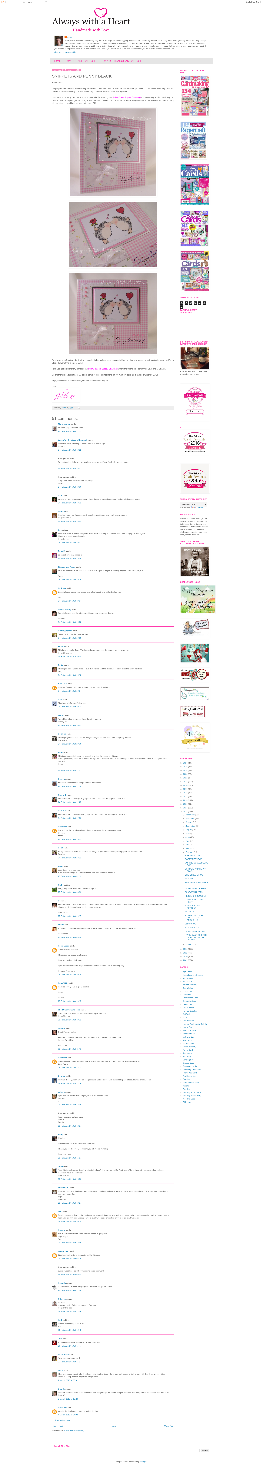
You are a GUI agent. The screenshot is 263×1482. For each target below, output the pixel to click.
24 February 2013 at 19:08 (69, 558)
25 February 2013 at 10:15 (69, 1001)
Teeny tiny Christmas (192, 1069)
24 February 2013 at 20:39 (69, 744)
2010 (185, 956)
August (188, 830)
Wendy (61, 715)
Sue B (61, 1166)
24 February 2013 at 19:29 (69, 580)
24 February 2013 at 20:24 (69, 691)
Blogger (143, 1461)
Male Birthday (189, 1034)
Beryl (60, 848)
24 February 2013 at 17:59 (69, 431)
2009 (185, 960)
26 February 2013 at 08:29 (69, 1259)
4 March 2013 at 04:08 (68, 1415)
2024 (185, 770)
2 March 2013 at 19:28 (68, 1399)
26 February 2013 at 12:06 (69, 1311)
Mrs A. (61, 1370)
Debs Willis (63, 983)
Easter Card (188, 1004)
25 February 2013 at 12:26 (69, 1083)
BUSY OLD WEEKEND (195, 931)
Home (113, 1426)
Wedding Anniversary (192, 1095)
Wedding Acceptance (192, 1092)
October (189, 822)
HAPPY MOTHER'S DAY (195, 888)
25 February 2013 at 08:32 (69, 892)
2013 (185, 811)
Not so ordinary (189, 1047)
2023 (185, 774)
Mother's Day (188, 1037)
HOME (57, 60)
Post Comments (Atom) (74, 1430)
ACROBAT (189, 879)
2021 (185, 782)
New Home (187, 1040)
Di (59, 901)
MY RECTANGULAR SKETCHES (124, 60)
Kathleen (62, 588)
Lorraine (62, 734)
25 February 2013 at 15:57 (69, 1158)
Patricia (61, 1028)
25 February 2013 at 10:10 (69, 974)
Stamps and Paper (66, 567)
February (189, 852)
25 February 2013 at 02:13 (69, 876)
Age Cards (187, 972)
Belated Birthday (190, 985)
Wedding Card (189, 1099)
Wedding (186, 1089)
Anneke (61, 1230)
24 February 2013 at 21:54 (69, 786)
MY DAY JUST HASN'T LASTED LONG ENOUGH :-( (195, 917)
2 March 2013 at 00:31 (68, 1380)
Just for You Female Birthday (195, 1024)
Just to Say (187, 1027)
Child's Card (188, 991)
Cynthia (61, 1076)
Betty (60, 665)
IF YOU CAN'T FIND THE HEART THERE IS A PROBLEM (196, 937)
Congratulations (189, 1001)
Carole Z (62, 795)
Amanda (62, 1283)
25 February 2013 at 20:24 (69, 1221)
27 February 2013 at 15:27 (69, 1362)
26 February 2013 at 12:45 (69, 1330)
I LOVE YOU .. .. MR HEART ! (194, 901)
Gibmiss (62, 1299)
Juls (60, 1339)
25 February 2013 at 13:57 (69, 1126)
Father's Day (188, 1007)
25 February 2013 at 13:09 (69, 1105)
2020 (185, 785)
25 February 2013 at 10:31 (69, 1020)
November (190, 818)
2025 (185, 766)
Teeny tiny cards (190, 1066)
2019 (185, 789)
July (187, 833)
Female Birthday (190, 1011)
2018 (185, 793)
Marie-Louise (64, 424)
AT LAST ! (189, 912)
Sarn (60, 699)
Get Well (186, 1014)
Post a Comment (62, 1420)
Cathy (61, 885)
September (190, 826)
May (187, 841)
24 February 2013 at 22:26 (69, 818)
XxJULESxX (63, 1354)
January (189, 944)
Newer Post (58, 1426)
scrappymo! (63, 1251)
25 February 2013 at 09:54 (69, 937)
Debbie (61, 511)
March (188, 848)
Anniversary (188, 978)
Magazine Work (189, 1030)
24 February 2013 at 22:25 (69, 802)
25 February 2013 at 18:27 (69, 1203)
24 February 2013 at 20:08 (69, 622)
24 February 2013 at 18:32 (69, 503)
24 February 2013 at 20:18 (69, 675)
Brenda (61, 1389)
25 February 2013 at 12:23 (69, 1067)
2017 (185, 796)
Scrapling (187, 1056)
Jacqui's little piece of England (72, 440)
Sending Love (189, 1060)
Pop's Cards (63, 946)
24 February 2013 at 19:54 (69, 601)
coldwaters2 (63, 1187)
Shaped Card (188, 1063)
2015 (185, 804)
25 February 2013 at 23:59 (69, 1243)
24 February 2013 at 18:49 (69, 521)
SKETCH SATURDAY (194, 875)
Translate (200, 508)
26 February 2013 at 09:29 (69, 1274)
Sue (60, 530)
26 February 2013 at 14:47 (69, 1346)
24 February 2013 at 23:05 (69, 839)
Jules (69, 37)
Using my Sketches (191, 1082)
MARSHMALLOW (192, 855)
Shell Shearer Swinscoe (69, 1010)
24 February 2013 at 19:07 (69, 543)
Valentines (187, 1086)
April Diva (62, 683)
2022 (185, 778)
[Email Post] (79, 408)
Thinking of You (189, 1076)
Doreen (61, 779)
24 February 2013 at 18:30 (69, 487)
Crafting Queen (65, 631)
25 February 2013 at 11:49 (69, 1049)
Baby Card (187, 981)
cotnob (61, 1092)
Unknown (62, 826)
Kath (60, 1320)
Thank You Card (190, 1073)
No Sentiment (188, 1043)
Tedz (60, 1211)
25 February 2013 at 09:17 (69, 916)
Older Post (168, 1426)
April (187, 845)
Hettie (61, 752)
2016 (185, 800)
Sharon (61, 646)
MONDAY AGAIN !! (193, 928)
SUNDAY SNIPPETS (193, 892)
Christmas (187, 994)
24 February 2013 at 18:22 (69, 450)
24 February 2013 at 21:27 (69, 770)
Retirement (187, 1053)
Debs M (61, 551)
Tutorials (186, 1079)
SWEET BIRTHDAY (193, 859)
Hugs (185, 1017)
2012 (185, 949)
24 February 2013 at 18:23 (69, 468)
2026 (185, 763)
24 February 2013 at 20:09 (69, 638)
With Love (187, 1102)
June (187, 837)
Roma (60, 866)
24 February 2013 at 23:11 (69, 858)
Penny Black (188, 1050)
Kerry (60, 1134)
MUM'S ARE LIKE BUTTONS (192, 907)
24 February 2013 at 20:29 (69, 725)
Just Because (188, 1020)
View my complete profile (65, 52)
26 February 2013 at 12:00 (69, 1290)
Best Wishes (188, 988)
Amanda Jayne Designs (193, 975)
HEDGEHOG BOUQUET (195, 896)
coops (61, 924)
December (190, 815)
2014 (185, 808)
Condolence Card (190, 998)
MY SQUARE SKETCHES (82, 60)
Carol (60, 495)
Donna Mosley (65, 609)
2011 (185, 953)
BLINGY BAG (190, 924)
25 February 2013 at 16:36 (69, 1179)
